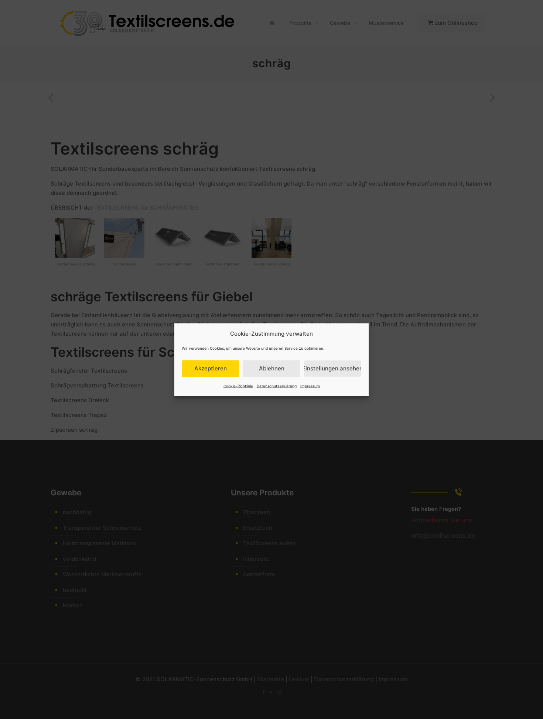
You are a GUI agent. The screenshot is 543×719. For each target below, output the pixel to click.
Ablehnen (271, 368)
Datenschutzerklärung (277, 385)
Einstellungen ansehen (332, 368)
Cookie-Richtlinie (238, 385)
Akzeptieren (210, 368)
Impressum (310, 385)
